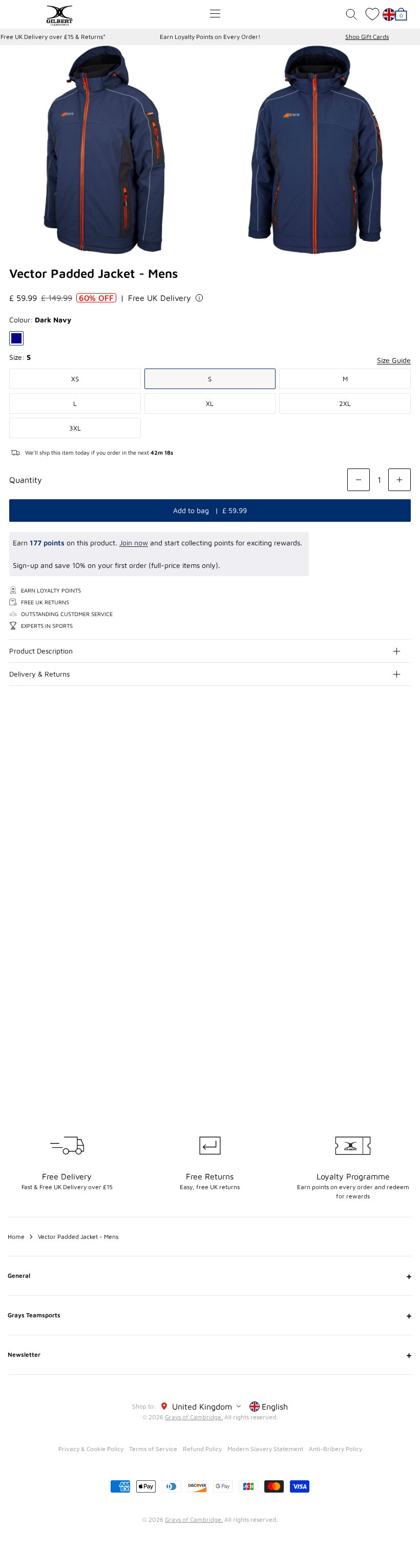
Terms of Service (153, 1449)
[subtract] (358, 479)
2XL (345, 403)
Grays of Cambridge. (194, 1417)
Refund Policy (202, 1449)
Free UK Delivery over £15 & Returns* (53, 36)
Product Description (41, 650)
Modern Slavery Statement (265, 1449)
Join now (133, 542)
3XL (75, 428)
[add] (399, 479)
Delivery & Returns (39, 673)
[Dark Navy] (16, 338)
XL (210, 403)
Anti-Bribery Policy (335, 1449)
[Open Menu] (215, 13)
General (210, 1276)
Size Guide (394, 360)
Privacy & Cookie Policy (90, 1449)
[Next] (403, 787)
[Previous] (383, 787)
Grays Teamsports (210, 1315)
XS (75, 379)
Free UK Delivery (159, 297)
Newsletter (210, 1355)
